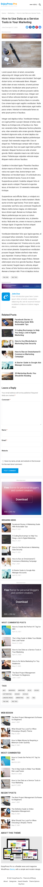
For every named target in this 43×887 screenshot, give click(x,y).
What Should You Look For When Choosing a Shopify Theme (24, 730)
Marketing (11, 13)
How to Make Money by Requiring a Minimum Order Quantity (25, 741)
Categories (12, 881)
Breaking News (9, 520)
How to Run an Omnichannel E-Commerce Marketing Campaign (28, 354)
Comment (6, 400)
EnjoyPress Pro (17, 878)
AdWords (12, 690)
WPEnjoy (33, 878)
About (6, 881)
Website (5, 451)
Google (25, 694)
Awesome (21, 690)
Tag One (5, 277)
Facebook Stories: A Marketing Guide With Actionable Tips (24, 322)
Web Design (7, 713)
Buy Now (21, 884)
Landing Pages (8, 698)
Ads (4, 690)
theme (12, 869)
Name (4, 430)
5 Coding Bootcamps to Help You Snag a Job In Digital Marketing (27, 332)
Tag (33, 698)
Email (4, 440)
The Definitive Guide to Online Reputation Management (22, 810)
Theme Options (34, 881)
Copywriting (7, 694)
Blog (29, 690)
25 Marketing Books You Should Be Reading (25, 374)
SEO (28, 698)
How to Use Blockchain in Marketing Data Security (26, 342)
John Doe (5, 27)
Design (17, 694)
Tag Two (14, 277)
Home (4, 13)
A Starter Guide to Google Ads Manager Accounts (28, 364)
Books (37, 690)
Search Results (23, 881)
